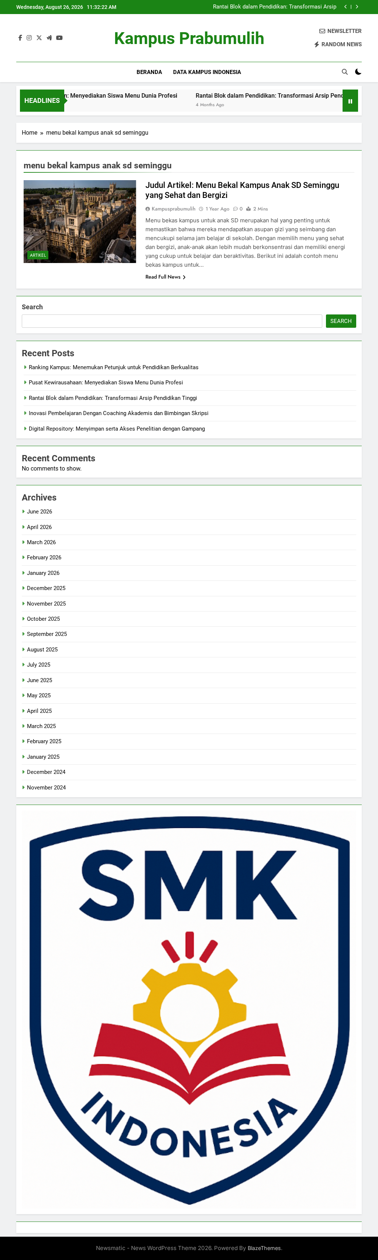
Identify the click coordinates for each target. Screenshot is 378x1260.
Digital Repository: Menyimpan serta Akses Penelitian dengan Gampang (117, 428)
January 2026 (43, 573)
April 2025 (39, 711)
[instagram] (29, 38)
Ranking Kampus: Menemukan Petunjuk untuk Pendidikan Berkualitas (114, 367)
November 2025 (46, 603)
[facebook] (20, 38)
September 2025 (47, 634)
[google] (49, 38)
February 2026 (44, 557)
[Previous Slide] (346, 7)
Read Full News (163, 276)
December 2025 (46, 588)
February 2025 (44, 741)
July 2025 (38, 664)
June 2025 (39, 680)
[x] (39, 38)
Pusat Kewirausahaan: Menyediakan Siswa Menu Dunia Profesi (106, 382)
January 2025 (43, 757)
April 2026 (39, 527)
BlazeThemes (264, 1248)
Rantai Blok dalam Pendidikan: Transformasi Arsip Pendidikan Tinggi (274, 7)
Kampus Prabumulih (189, 38)
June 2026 (39, 511)
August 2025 (42, 649)
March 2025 (41, 726)
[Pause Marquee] (350, 101)
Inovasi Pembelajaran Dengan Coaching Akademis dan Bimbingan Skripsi (119, 413)
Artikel (38, 255)
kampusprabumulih (174, 208)
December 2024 (46, 772)
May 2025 (39, 695)
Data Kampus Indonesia (207, 72)
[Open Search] (345, 72)
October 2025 (43, 619)
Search (32, 307)
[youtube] (59, 38)
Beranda (149, 72)
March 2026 (41, 542)
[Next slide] (357, 7)
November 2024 (46, 787)
